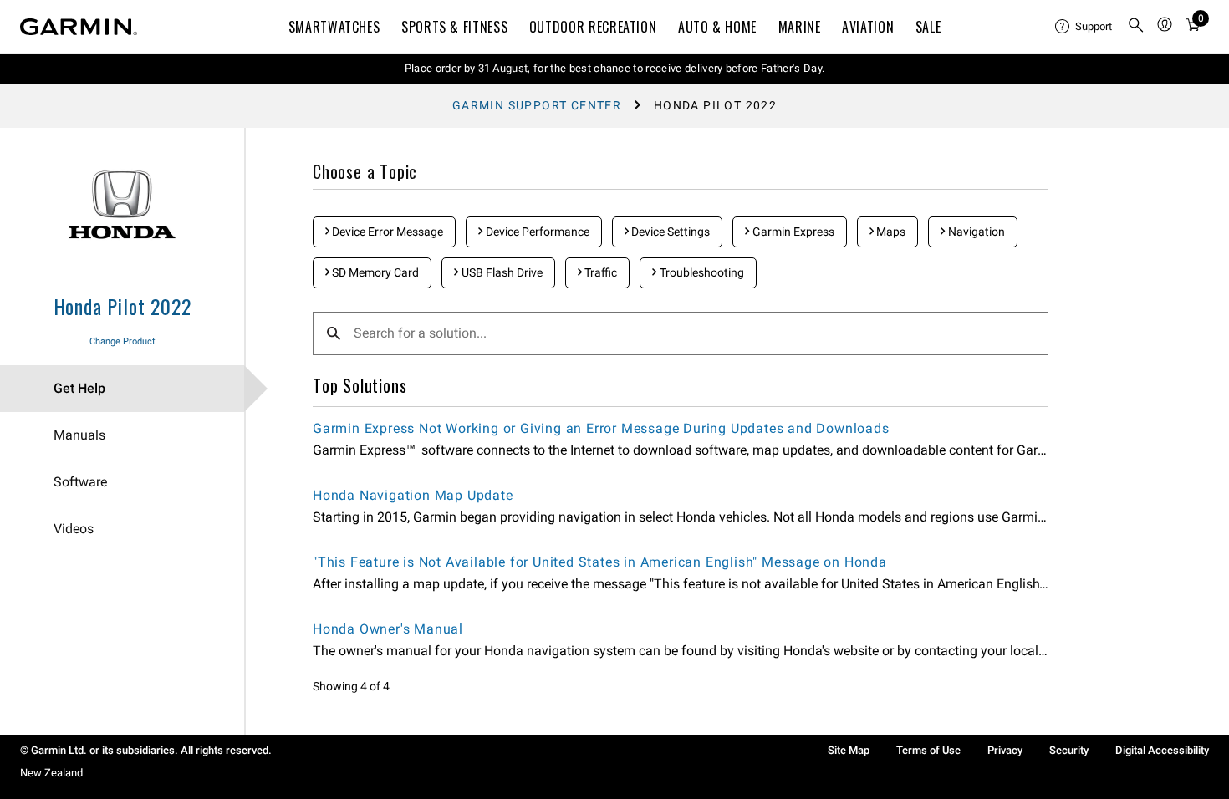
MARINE (799, 27)
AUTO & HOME (717, 27)
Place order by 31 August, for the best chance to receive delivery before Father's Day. (615, 68)
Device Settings (669, 231)
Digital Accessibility (1162, 750)
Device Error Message (386, 231)
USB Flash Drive (501, 272)
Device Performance (536, 231)
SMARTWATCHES (334, 27)
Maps (889, 231)
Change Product (122, 341)
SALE (928, 27)
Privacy (1004, 750)
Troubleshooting (700, 272)
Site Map (848, 750)
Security (1069, 750)
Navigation (975, 231)
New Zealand (51, 772)
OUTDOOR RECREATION (593, 27)
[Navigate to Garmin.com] (78, 26)
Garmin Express (792, 231)
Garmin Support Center (536, 105)
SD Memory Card (374, 272)
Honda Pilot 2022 (122, 306)
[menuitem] (1084, 26)
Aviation (868, 27)
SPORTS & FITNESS (454, 27)
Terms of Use (928, 750)
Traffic (599, 272)
